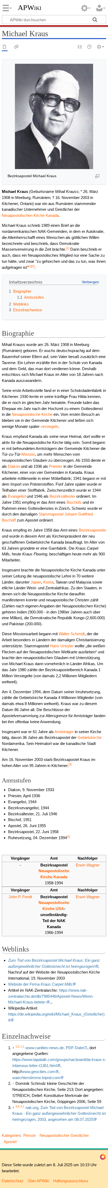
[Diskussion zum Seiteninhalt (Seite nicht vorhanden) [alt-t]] (16, 47)
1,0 (17, 1046)
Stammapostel (51, 514)
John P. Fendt (20, 897)
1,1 (22, 1046)
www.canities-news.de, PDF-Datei (54, 1047)
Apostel (10, 1141)
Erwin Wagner (88, 865)
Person (29, 1135)
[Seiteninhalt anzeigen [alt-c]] (5, 47)
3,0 (17, 1106)
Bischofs (74, 502)
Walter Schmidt (72, 634)
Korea (48, 582)
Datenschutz (13, 1181)
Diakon (14, 466)
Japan (36, 582)
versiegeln (49, 426)
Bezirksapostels (92, 530)
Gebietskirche (89, 737)
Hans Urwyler (62, 646)
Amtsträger (64, 731)
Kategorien (11, 1135)
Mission (28, 454)
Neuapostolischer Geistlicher (64, 1135)
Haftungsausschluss (70, 1181)
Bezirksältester (62, 496)
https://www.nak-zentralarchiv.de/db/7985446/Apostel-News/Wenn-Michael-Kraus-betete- (51, 996)
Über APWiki (38, 1181)
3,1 (22, 1106)
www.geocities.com (38, 1071)
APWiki (29, 7)
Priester (55, 466)
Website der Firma (40, 984)
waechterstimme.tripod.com (36, 1077)
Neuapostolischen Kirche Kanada (30, 215)
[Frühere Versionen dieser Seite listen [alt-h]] (90, 47)
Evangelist (17, 496)
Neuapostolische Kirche (32, 414)
